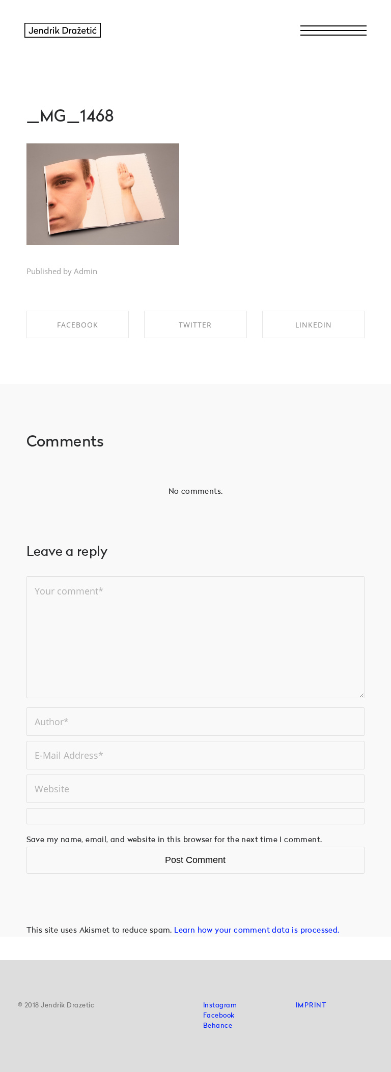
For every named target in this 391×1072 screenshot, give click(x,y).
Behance (218, 1026)
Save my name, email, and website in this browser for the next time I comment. (174, 840)
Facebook (219, 1016)
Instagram (220, 1005)
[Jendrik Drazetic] (62, 31)
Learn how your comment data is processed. (256, 931)
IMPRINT (311, 1005)
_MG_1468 (70, 117)
